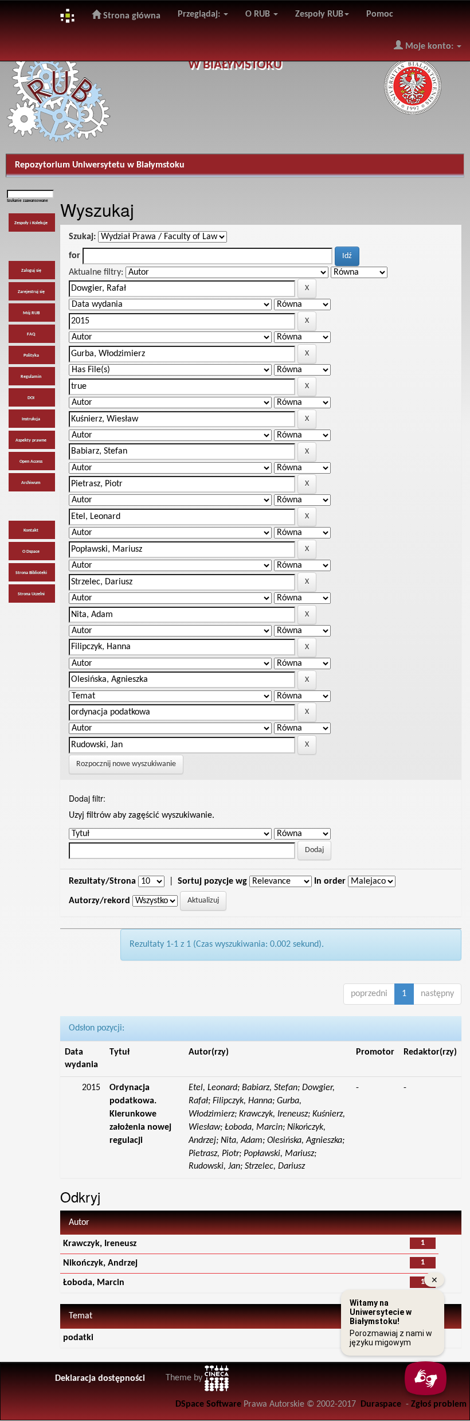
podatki (78, 1337)
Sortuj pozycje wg (212, 881)
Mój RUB (31, 313)
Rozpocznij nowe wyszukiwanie (126, 764)
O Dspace (31, 551)
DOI (31, 398)
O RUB (258, 14)
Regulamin (31, 376)
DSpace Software (208, 1404)
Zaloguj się (31, 270)
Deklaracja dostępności (100, 1378)
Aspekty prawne (30, 440)
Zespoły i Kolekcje (31, 223)
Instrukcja (31, 419)
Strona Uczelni (31, 594)
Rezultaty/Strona (102, 881)
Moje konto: (429, 46)
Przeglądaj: (200, 14)
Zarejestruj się (31, 292)
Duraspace (381, 1404)
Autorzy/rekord (99, 900)
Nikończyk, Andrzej (100, 1263)
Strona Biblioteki (31, 573)
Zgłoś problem (439, 1404)
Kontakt (30, 530)
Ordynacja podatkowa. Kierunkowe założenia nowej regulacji (140, 1114)
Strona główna (130, 16)
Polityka (31, 355)
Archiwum (31, 483)
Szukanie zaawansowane (27, 201)
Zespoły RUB (319, 14)
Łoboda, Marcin (93, 1282)
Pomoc (379, 14)
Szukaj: (82, 236)
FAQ (31, 334)
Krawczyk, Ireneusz (99, 1243)
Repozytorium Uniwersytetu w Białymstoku (100, 165)
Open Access (30, 461)
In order (330, 881)
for (74, 255)
